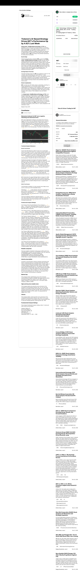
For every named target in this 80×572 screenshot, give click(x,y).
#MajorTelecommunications (67, 164)
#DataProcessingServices (69, 425)
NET (28, 50)
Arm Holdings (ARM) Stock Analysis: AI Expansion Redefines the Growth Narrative (67, 257)
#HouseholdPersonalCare (62, 501)
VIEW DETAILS (74, 38)
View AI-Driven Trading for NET (67, 108)
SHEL (57, 306)
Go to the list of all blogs (25, 10)
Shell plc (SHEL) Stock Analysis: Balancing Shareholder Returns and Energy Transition (66, 292)
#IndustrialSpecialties (64, 205)
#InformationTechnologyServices (67, 546)
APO (57, 248)
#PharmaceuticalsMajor (68, 566)
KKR (57, 365)
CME (57, 283)
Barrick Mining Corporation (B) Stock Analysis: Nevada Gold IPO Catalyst (65, 395)
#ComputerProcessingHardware (68, 185)
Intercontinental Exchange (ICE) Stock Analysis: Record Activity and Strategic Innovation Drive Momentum (66, 375)
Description (58, 66)
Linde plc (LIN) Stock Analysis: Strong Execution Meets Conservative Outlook (65, 314)
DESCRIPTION (59, 38)
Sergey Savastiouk (60, 549)
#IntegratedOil (64, 306)
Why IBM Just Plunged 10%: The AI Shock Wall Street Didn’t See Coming (67, 535)
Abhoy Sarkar (59, 167)
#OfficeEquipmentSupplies (62, 476)
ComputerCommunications (66, 125)
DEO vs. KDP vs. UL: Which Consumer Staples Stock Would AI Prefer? (66, 485)
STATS (66, 38)
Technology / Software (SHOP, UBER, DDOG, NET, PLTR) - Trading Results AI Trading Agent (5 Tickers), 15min (66, 30)
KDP (61, 499)
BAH (57, 425)
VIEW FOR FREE (66, 54)
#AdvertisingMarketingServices (67, 447)
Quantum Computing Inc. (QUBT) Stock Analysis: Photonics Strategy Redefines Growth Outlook (66, 173)
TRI (65, 475)
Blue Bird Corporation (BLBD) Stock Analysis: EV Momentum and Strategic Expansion (66, 513)
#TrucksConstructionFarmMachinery (69, 527)
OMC (57, 447)
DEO (57, 499)
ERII (57, 205)
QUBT (57, 185)
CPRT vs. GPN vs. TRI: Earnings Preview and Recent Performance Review (66, 456)
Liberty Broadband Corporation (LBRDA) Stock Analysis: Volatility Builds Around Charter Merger (66, 214)
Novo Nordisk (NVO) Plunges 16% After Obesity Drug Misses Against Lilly (66, 555)
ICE (57, 387)
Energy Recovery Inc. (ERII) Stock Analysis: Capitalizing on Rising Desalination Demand (66, 194)
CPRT (57, 475)
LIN (57, 325)
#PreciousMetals (62, 403)
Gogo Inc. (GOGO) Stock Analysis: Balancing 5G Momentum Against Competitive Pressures (66, 151)
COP (57, 346)
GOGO (57, 164)
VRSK (61, 425)
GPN (62, 475)
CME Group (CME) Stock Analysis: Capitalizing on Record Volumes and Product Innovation (66, 275)
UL (64, 499)
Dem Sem (27, 15)
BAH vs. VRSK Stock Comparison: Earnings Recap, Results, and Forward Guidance (66, 412)
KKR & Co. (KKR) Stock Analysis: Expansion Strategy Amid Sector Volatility (65, 355)
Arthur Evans (59, 427)
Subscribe (67, 69)
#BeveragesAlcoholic (61, 503)
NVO (57, 566)
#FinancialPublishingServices (66, 283)
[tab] (58, 84)
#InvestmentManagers (65, 248)
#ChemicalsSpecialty (64, 325)
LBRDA (57, 227)
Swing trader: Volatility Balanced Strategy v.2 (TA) (32, 46)
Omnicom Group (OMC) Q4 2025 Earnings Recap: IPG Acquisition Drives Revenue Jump (65, 433)
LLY (61, 566)
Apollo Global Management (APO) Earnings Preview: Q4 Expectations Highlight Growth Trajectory (66, 235)
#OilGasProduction (64, 346)
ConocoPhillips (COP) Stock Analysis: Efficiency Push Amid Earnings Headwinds (65, 333)
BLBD (57, 527)
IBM (57, 546)
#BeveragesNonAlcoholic (62, 505)
